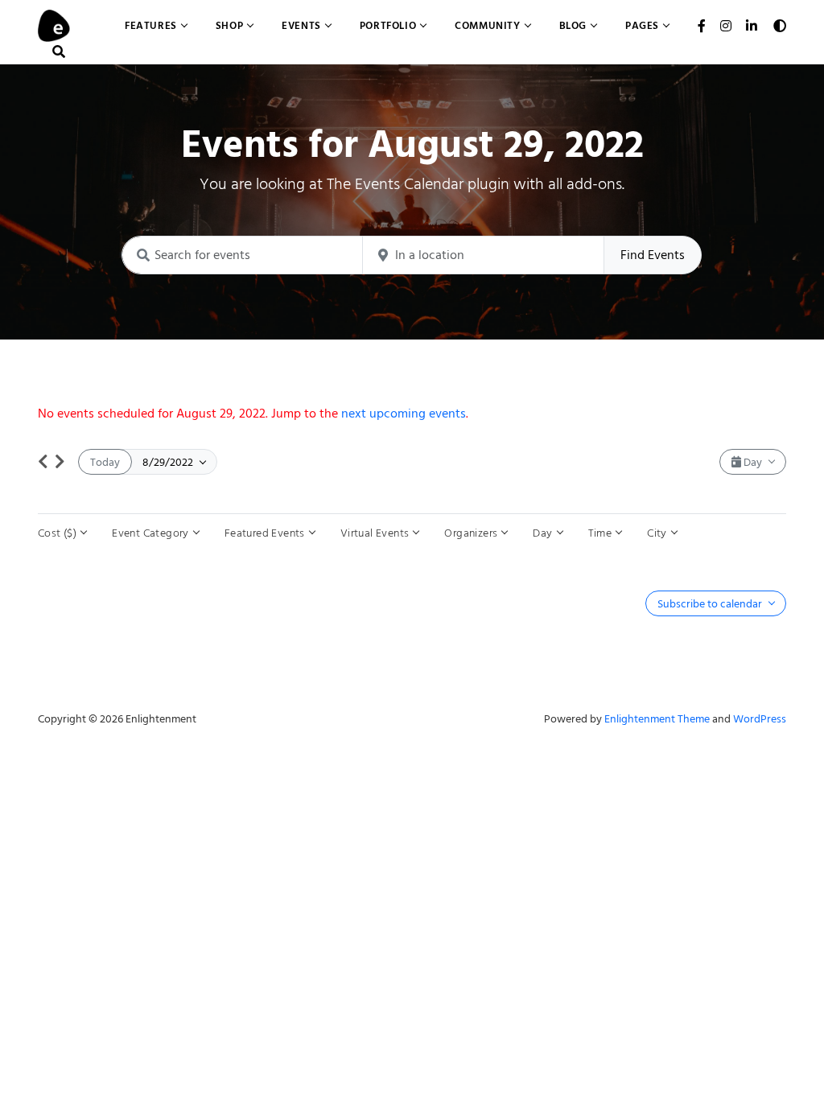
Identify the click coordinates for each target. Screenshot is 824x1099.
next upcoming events (403, 413)
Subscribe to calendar (710, 604)
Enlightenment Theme (657, 719)
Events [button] (301, 25)
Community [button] (487, 25)
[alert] (412, 413)
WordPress (759, 719)
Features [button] (151, 25)
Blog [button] (573, 25)
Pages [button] (642, 25)
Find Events (652, 255)
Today (105, 462)
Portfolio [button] (388, 25)
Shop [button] (229, 25)
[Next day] (60, 462)
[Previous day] (43, 462)
